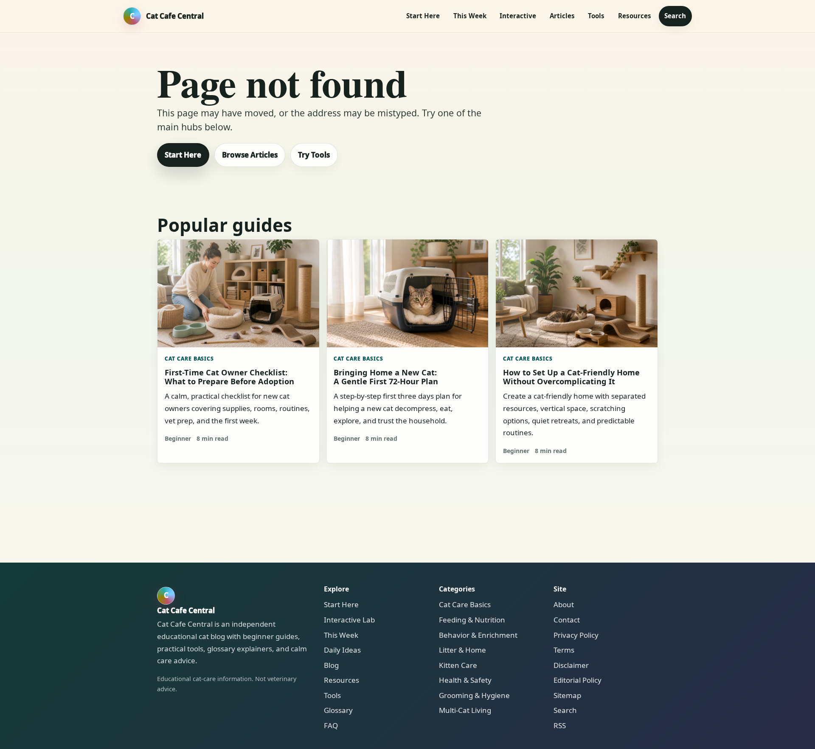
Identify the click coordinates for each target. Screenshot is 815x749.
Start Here (423, 15)
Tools (596, 15)
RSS (560, 725)
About (564, 604)
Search (675, 15)
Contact (567, 620)
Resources (634, 15)
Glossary (338, 710)
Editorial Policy (577, 680)
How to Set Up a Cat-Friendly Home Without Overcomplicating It (571, 376)
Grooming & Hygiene (474, 695)
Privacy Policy (576, 635)
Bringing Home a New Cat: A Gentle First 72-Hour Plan (386, 376)
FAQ (331, 725)
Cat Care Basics (189, 358)
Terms (564, 650)
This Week (469, 15)
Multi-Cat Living (465, 710)
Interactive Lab (349, 620)
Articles (562, 15)
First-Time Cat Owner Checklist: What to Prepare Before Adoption (229, 376)
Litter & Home (462, 650)
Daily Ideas (342, 650)
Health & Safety (465, 680)
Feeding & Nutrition (472, 620)
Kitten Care (458, 665)
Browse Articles (250, 155)
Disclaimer (571, 665)
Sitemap (567, 695)
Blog (331, 665)
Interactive (518, 15)
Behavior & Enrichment (478, 635)
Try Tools (314, 155)
